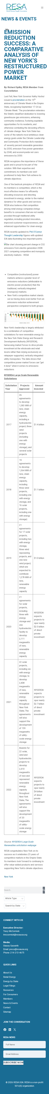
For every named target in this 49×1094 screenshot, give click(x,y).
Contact (6, 1007)
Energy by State (10, 981)
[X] (14, 1029)
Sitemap (7, 1012)
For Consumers (10, 994)
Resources (8, 990)
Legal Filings (9, 985)
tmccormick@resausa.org (15, 934)
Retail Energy (9, 977)
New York (8, 876)
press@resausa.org (18, 949)
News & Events (10, 1003)
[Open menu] (42, 7)
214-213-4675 (17, 952)
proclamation (19, 100)
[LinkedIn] (9, 1029)
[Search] (44, 890)
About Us (7, 972)
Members (8, 998)
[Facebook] (5, 1029)
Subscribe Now (13, 1062)
